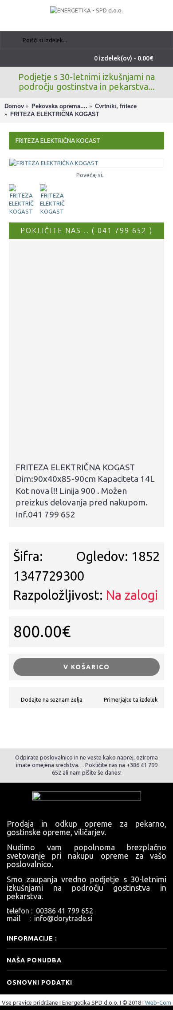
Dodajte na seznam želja (52, 700)
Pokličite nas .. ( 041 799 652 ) (86, 230)
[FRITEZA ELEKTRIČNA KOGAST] (86, 162)
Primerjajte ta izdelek (130, 700)
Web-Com (158, 1002)
